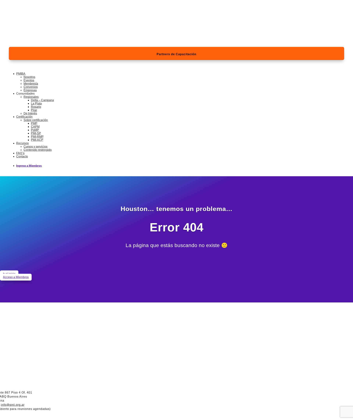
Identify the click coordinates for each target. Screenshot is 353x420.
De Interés (30, 113)
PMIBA (20, 73)
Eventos (29, 80)
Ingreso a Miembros (29, 165)
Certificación (24, 116)
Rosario (36, 106)
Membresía (31, 83)
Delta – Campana (42, 100)
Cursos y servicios (35, 146)
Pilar (34, 110)
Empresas (30, 90)
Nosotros (29, 77)
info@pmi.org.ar (12, 404)
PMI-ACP (37, 139)
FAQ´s (20, 153)
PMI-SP (36, 133)
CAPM (35, 126)
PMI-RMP (37, 136)
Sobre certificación (36, 120)
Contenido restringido (38, 149)
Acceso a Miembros (16, 277)
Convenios (31, 86)
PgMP (35, 130)
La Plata (36, 103)
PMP (34, 123)
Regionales (31, 96)
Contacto (22, 156)
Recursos (22, 143)
